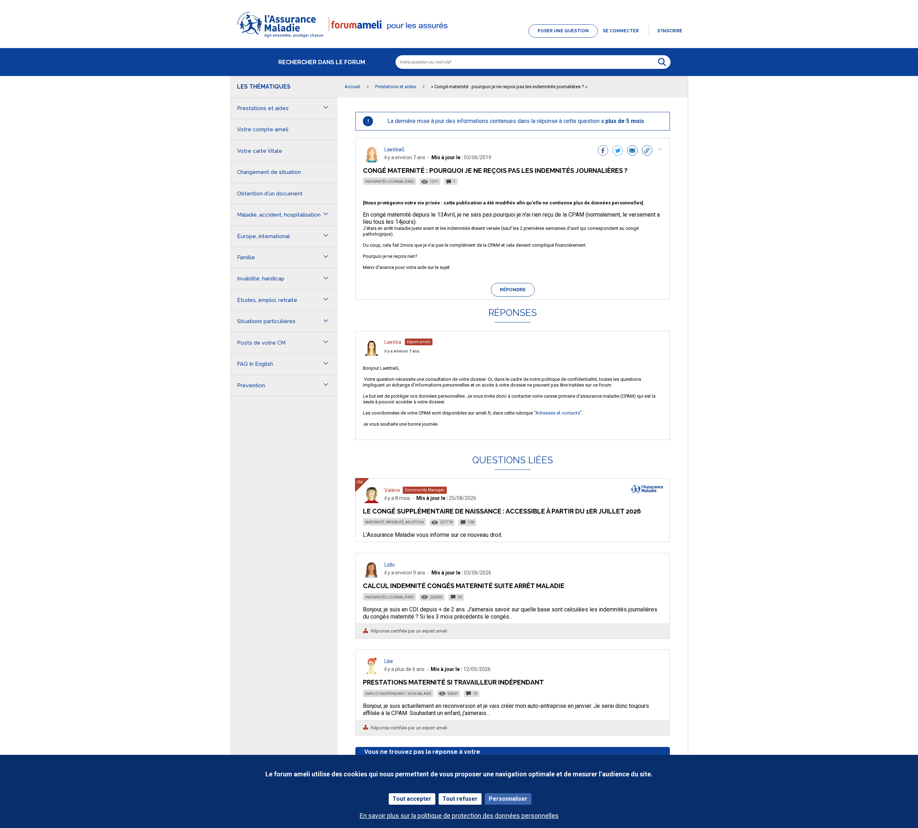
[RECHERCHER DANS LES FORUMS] (662, 62)
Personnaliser (508, 798)
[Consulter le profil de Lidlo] (371, 575)
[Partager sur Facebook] (603, 151)
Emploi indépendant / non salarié (398, 694)
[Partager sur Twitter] (617, 151)
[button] (459, 38)
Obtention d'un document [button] (270, 193)
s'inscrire (669, 30)
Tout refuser (460, 798)
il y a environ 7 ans (401, 351)
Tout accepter (412, 798)
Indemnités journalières (389, 182)
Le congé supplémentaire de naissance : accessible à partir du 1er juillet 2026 (502, 511)
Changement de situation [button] (269, 172)
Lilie (388, 661)
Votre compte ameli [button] (262, 129)
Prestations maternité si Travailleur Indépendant (453, 682)
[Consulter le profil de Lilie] (371, 672)
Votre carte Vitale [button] (259, 151)
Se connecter (621, 30)
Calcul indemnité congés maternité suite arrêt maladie (463, 586)
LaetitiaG (394, 149)
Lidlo (389, 565)
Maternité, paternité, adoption (394, 522)
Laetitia (392, 342)
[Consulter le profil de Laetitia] (371, 353)
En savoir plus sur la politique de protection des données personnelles (459, 815)
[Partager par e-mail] (632, 151)
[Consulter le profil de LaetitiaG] (371, 160)
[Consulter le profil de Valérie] (371, 501)
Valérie (392, 490)
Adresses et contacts (557, 413)
